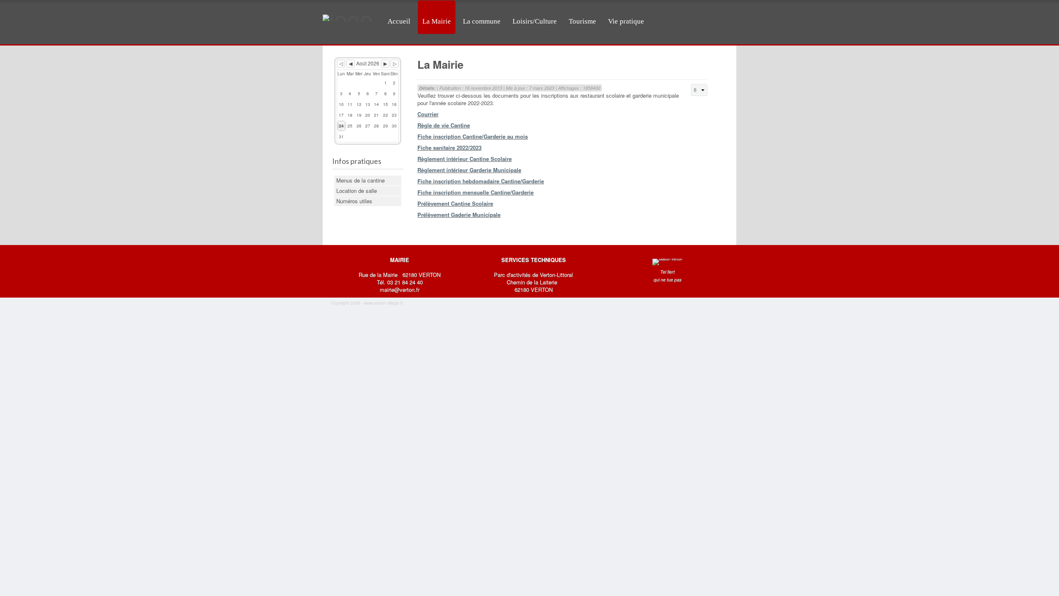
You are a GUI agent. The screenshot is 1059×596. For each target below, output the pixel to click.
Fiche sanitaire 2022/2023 (449, 147)
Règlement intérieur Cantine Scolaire (464, 159)
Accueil (399, 21)
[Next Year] (395, 63)
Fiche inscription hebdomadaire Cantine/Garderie (480, 181)
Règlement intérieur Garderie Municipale (469, 170)
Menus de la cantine (360, 180)
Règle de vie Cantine (443, 125)
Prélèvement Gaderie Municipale (459, 215)
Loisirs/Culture (535, 21)
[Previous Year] (341, 63)
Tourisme (582, 21)
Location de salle (356, 191)
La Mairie (436, 21)
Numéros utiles (354, 201)
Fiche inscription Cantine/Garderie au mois (472, 136)
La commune (482, 21)
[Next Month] (385, 63)
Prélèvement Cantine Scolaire (455, 203)
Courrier (427, 114)
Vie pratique (626, 21)
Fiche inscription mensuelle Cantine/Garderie (475, 192)
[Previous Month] (350, 63)
